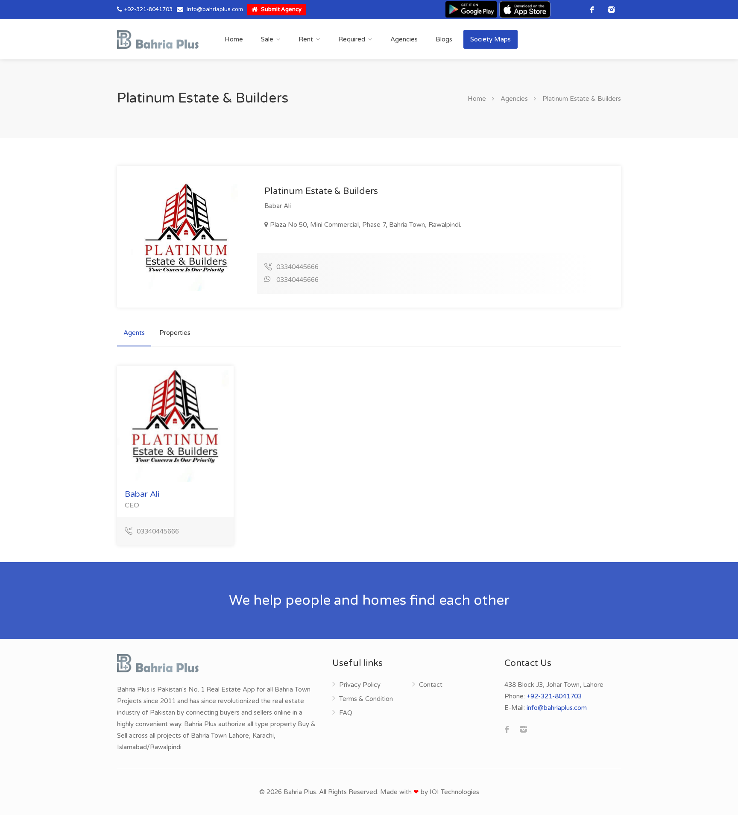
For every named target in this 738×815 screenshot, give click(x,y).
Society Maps (490, 39)
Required (351, 39)
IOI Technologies (454, 792)
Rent (306, 39)
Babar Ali (142, 494)
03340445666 (297, 267)
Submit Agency (281, 9)
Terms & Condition (366, 699)
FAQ (345, 713)
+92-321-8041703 (148, 9)
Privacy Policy (360, 685)
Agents (134, 333)
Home (234, 39)
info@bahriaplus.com (215, 9)
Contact (430, 685)
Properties (174, 333)
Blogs (444, 39)
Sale (267, 39)
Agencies (404, 39)
